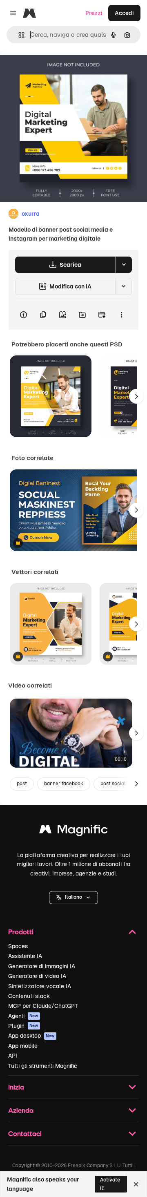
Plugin (23, 1026)
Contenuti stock (29, 996)
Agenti (23, 1016)
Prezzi (93, 13)
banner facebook (63, 783)
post (22, 783)
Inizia (16, 1087)
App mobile (23, 1046)
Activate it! (110, 1184)
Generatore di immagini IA (41, 966)
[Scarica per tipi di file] (124, 265)
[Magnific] (73, 831)
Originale (54, 70)
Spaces (18, 946)
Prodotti (20, 931)
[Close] (136, 1184)
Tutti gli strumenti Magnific (42, 1066)
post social (112, 783)
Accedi (124, 13)
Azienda (20, 1110)
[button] (73, 897)
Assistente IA (25, 956)
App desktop (31, 1035)
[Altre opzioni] (121, 315)
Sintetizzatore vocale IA (39, 986)
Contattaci (25, 1133)
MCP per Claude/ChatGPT (43, 1005)
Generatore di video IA (37, 976)
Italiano (73, 897)
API (12, 1055)
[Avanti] (136, 396)
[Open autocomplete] (18, 35)
